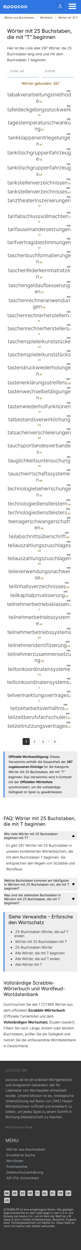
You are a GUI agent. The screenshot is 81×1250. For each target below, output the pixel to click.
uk (68, 1193)
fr (30, 1193)
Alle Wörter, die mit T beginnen (40, 953)
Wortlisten (46, 17)
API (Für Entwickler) (22, 1178)
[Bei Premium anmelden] (60, 6)
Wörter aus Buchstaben (19, 17)
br (7, 1193)
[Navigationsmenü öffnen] (71, 7)
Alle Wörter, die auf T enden (37, 959)
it (37, 1193)
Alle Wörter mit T (28, 964)
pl (52, 1193)
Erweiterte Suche (20, 1155)
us (7, 1200)
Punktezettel (16, 1166)
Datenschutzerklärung (24, 1172)
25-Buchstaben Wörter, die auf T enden (41, 934)
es (22, 1193)
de (15, 1193)
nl (45, 1193)
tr (60, 1193)
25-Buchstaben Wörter (33, 947)
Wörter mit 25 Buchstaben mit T (41, 942)
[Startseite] (15, 7)
